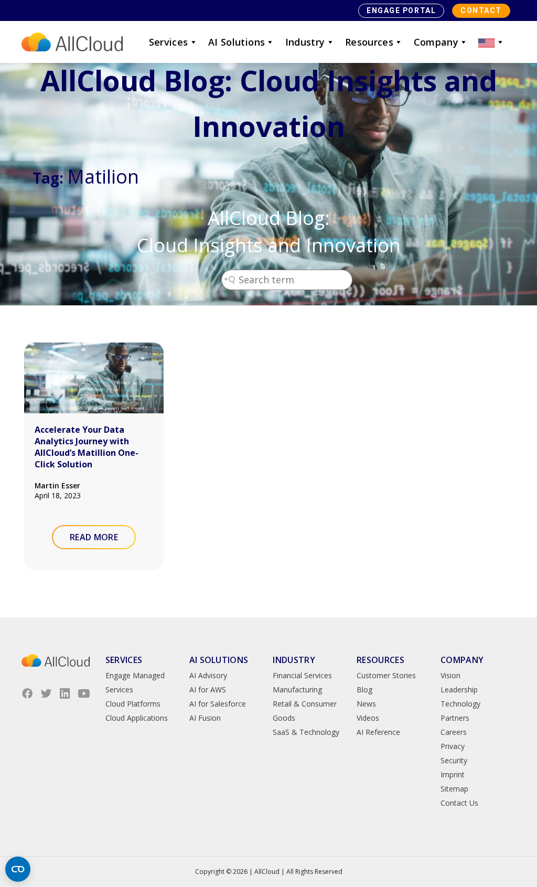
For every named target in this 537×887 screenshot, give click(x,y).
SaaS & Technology (306, 732)
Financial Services (302, 675)
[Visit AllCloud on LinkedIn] (65, 693)
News (366, 704)
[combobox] (286, 280)
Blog (364, 689)
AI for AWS (207, 689)
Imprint (453, 774)
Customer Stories (386, 675)
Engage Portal (401, 10)
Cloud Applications (136, 718)
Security (454, 760)
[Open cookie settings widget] (17, 869)
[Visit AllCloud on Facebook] (27, 693)
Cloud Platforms (132, 704)
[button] (491, 42)
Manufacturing (297, 689)
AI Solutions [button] (236, 42)
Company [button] (436, 42)
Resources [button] (369, 42)
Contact (481, 10)
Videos (368, 718)
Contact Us (459, 803)
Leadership (459, 689)
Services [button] (168, 42)
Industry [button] (305, 42)
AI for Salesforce (217, 704)
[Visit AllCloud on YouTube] (84, 693)
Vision (450, 675)
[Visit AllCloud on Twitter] (46, 693)
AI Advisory (208, 675)
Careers (454, 732)
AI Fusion (205, 718)
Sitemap (454, 789)
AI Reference (378, 732)
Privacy (453, 746)
